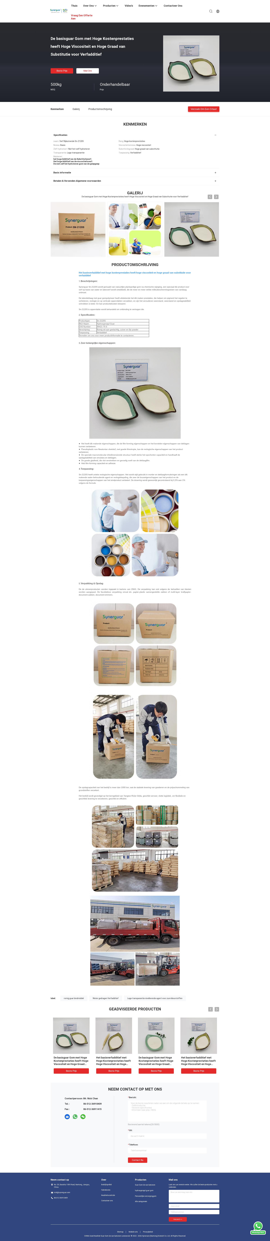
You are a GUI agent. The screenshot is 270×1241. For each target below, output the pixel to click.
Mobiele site (133, 1232)
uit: (130, 1130)
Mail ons (87, 70)
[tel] (90, 1116)
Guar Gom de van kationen (145, 1185)
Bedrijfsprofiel (106, 1185)
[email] (67, 1116)
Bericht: (133, 1097)
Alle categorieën (141, 1201)
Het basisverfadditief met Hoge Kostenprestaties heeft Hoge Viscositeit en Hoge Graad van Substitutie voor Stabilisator (198, 1064)
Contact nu (137, 1160)
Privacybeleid (148, 1232)
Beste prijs (62, 70)
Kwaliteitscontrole (108, 1195)
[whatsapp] (75, 1116)
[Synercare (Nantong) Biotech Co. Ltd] (59, 10)
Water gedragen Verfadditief (106, 998)
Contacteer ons (107, 1201)
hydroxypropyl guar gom (144, 1191)
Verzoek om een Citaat (204, 108)
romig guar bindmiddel (74, 998)
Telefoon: (133, 1145)
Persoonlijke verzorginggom (145, 1196)
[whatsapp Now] (258, 1234)
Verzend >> (177, 1219)
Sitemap (120, 1232)
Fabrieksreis (105, 1190)
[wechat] (83, 1116)
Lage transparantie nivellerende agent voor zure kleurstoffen (154, 998)
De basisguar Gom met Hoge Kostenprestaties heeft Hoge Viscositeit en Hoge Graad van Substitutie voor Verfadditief (71, 1064)
